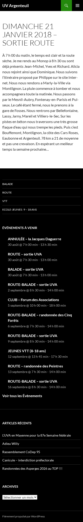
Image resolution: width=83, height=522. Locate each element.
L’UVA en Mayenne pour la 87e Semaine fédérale (36, 435)
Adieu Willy (10, 444)
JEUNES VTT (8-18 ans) (27, 351)
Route (7, 192)
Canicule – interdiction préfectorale (28, 460)
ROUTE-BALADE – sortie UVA (32, 284)
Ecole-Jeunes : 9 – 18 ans (19, 209)
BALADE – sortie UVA (25, 269)
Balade (7, 184)
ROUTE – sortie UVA (25, 254)
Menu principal (77, 5)
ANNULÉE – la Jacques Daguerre (34, 239)
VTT (4, 201)
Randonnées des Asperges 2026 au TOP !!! (32, 468)
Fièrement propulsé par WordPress (23, 516)
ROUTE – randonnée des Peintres (35, 366)
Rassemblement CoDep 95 (21, 452)
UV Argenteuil (15, 5)
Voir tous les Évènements (22, 396)
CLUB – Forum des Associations (33, 299)
